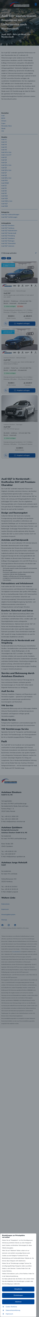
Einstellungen (18, 1295)
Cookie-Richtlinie (11, 1307)
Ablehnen (18, 1302)
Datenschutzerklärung (13, 1310)
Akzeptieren (18, 1289)
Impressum (9, 1314)
